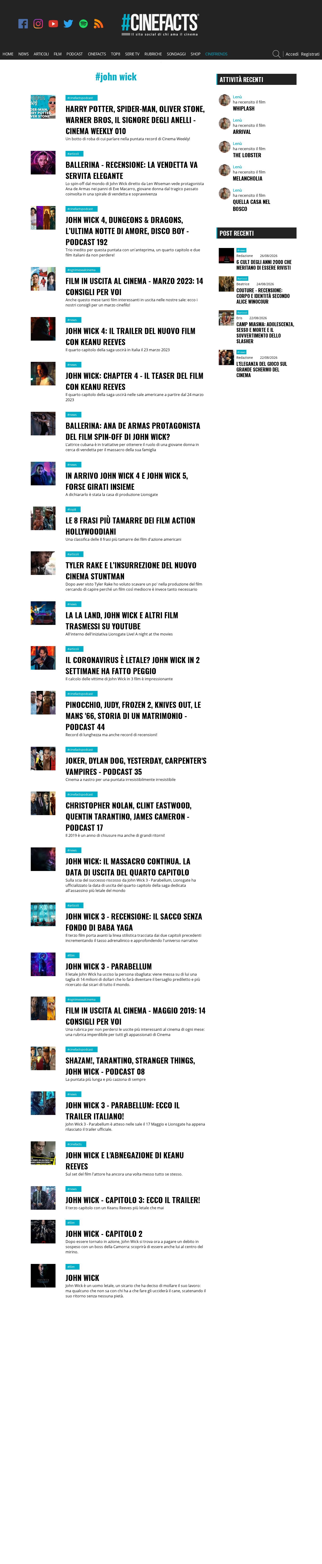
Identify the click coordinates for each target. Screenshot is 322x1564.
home (8, 54)
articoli (41, 54)
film (57, 54)
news (23, 54)
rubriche (153, 54)
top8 (115, 54)
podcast (74, 54)
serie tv (132, 54)
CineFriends (216, 54)
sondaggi (176, 54)
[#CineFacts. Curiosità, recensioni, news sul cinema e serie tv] (159, 35)
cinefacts (97, 54)
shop (195, 54)
